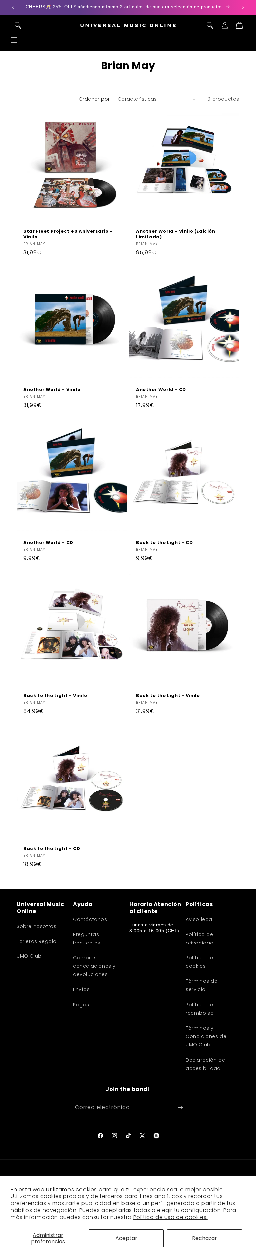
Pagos (81, 1004)
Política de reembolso (200, 1008)
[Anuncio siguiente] (243, 7)
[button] (14, 40)
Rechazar (204, 1238)
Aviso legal (200, 919)
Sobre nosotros (36, 926)
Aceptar (126, 1238)
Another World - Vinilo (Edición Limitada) (175, 234)
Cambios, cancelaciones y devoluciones (94, 966)
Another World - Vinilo (51, 390)
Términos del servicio (202, 985)
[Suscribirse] (180, 1107)
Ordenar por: (95, 99)
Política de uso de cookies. (170, 1217)
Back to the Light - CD (164, 543)
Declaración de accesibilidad (205, 1064)
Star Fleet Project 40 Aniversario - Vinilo (68, 234)
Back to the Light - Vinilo (55, 696)
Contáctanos (90, 919)
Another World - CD (161, 390)
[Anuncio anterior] (13, 7)
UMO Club (29, 956)
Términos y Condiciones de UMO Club (206, 1036)
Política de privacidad (200, 938)
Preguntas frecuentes (86, 938)
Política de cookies (199, 961)
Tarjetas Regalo (37, 941)
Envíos (81, 989)
